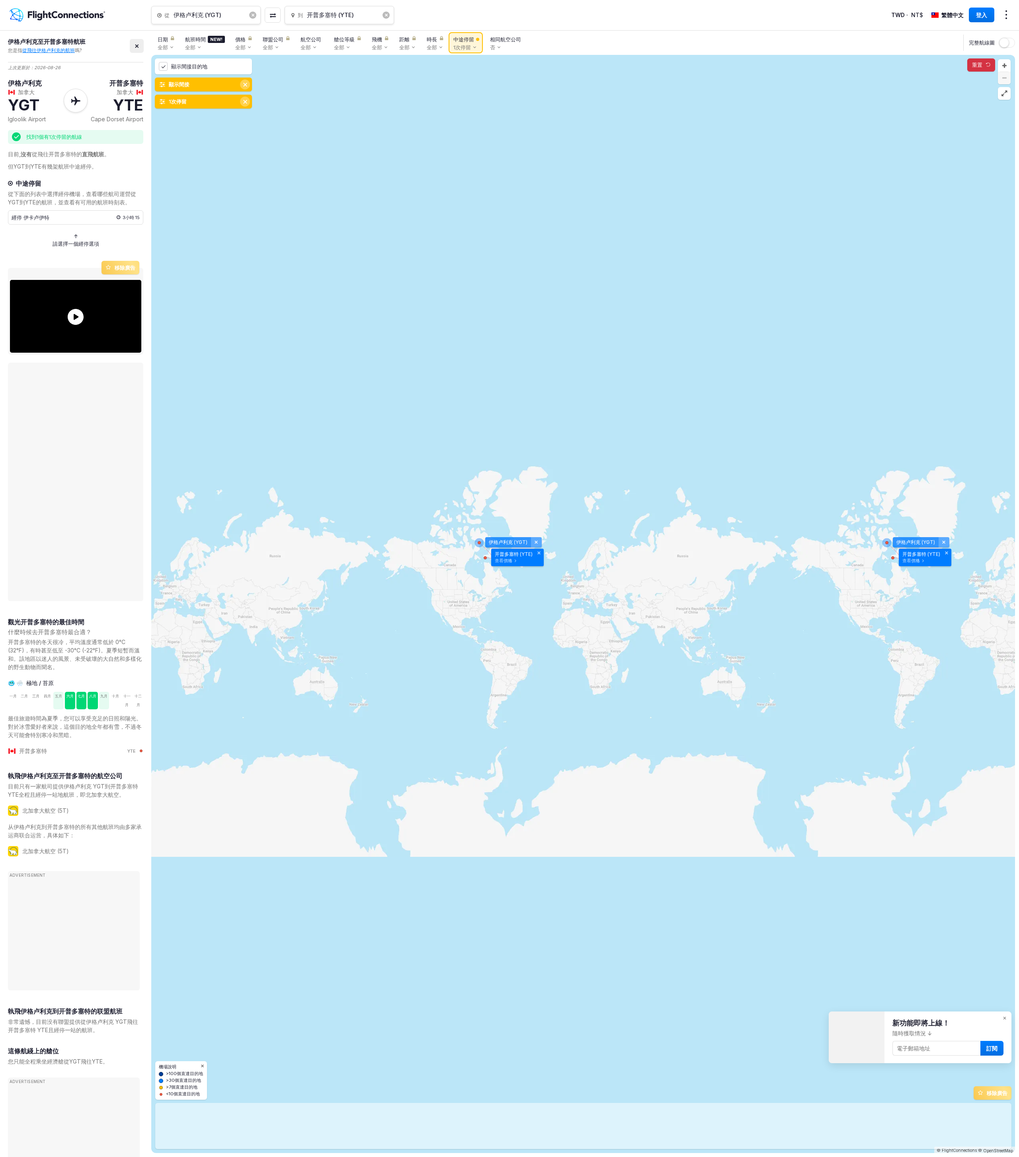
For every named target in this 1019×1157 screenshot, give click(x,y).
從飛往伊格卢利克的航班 (48, 50)
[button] (1004, 65)
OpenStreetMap (998, 1150)
